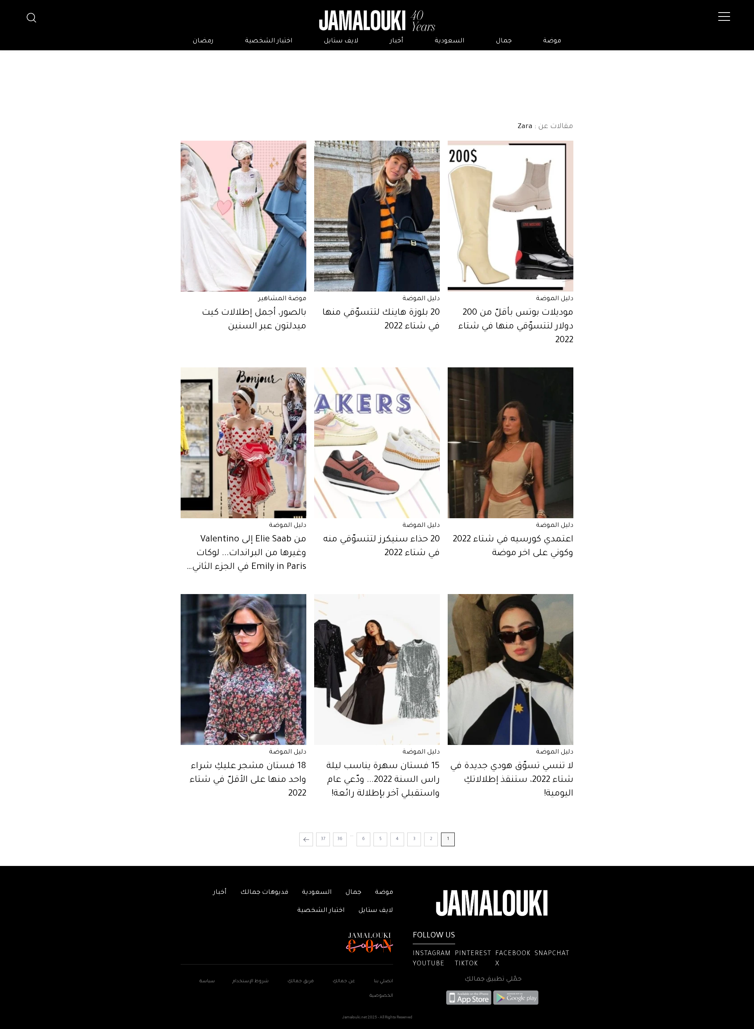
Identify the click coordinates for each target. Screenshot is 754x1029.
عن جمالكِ (344, 981)
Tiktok (466, 964)
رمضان (203, 41)
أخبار (396, 41)
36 (339, 839)
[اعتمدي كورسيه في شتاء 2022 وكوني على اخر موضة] (510, 442)
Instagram (432, 953)
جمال (504, 41)
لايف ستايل (341, 41)
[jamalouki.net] (377, 21)
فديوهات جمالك (264, 892)
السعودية (450, 41)
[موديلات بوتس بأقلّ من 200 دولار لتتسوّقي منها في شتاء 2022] (510, 216)
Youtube (429, 964)
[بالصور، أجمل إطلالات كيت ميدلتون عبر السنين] (243, 216)
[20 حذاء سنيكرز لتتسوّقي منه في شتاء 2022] (377, 442)
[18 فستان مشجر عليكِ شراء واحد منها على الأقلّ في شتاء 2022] (243, 669)
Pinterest (473, 953)
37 (323, 839)
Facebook (513, 953)
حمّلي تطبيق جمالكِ (493, 979)
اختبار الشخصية (269, 41)
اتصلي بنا (383, 981)
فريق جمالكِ (300, 981)
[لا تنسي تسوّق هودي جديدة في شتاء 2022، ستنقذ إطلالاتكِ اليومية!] (510, 669)
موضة (552, 41)
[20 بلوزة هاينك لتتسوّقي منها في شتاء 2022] (377, 216)
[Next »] (306, 839)
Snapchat (551, 953)
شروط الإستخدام (250, 981)
